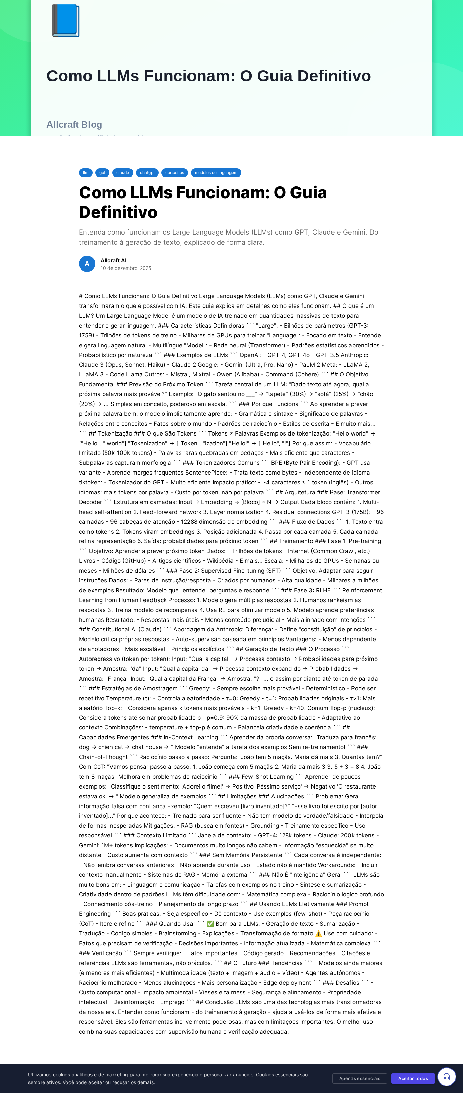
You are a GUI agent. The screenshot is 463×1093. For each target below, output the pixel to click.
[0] (446, 1076)
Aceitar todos (413, 1078)
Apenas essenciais (359, 1078)
